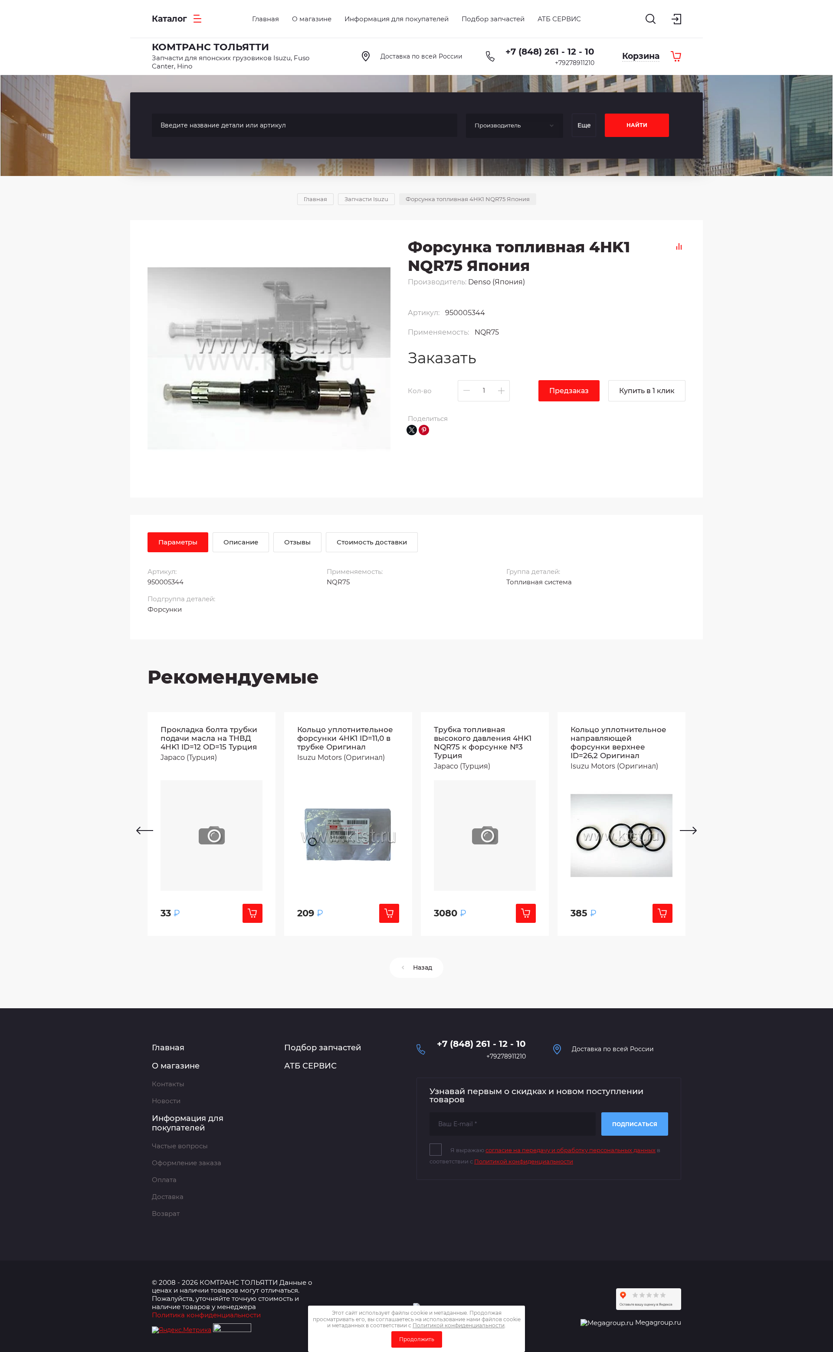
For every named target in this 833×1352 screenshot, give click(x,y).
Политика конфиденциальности (206, 1315)
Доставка (168, 1196)
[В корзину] (252, 913)
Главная (168, 1047)
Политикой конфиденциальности (523, 1161)
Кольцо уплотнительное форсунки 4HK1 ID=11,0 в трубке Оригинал (345, 738)
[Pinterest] (424, 430)
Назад (422, 967)
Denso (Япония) (496, 282)
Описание (240, 542)
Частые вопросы (180, 1146)
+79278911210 (574, 63)
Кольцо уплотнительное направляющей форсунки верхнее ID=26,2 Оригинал (618, 742)
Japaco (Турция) (189, 757)
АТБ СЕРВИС (310, 1066)
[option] (211, 824)
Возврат (166, 1213)
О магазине (176, 1066)
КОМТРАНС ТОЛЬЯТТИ (210, 47)
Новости (166, 1101)
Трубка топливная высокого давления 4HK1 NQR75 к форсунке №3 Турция (482, 742)
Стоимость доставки (372, 542)
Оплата (164, 1180)
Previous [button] (144, 830)
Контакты (168, 1084)
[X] (412, 430)
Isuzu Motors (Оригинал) (341, 757)
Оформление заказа (186, 1163)
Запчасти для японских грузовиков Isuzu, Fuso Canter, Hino (230, 62)
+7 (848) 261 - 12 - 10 (549, 51)
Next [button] (688, 830)
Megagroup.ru (658, 1322)
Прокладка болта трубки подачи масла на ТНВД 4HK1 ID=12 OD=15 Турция (209, 738)
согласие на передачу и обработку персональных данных (570, 1150)
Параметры (177, 542)
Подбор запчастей (322, 1047)
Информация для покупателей (187, 1123)
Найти (636, 125)
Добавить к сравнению (678, 246)
